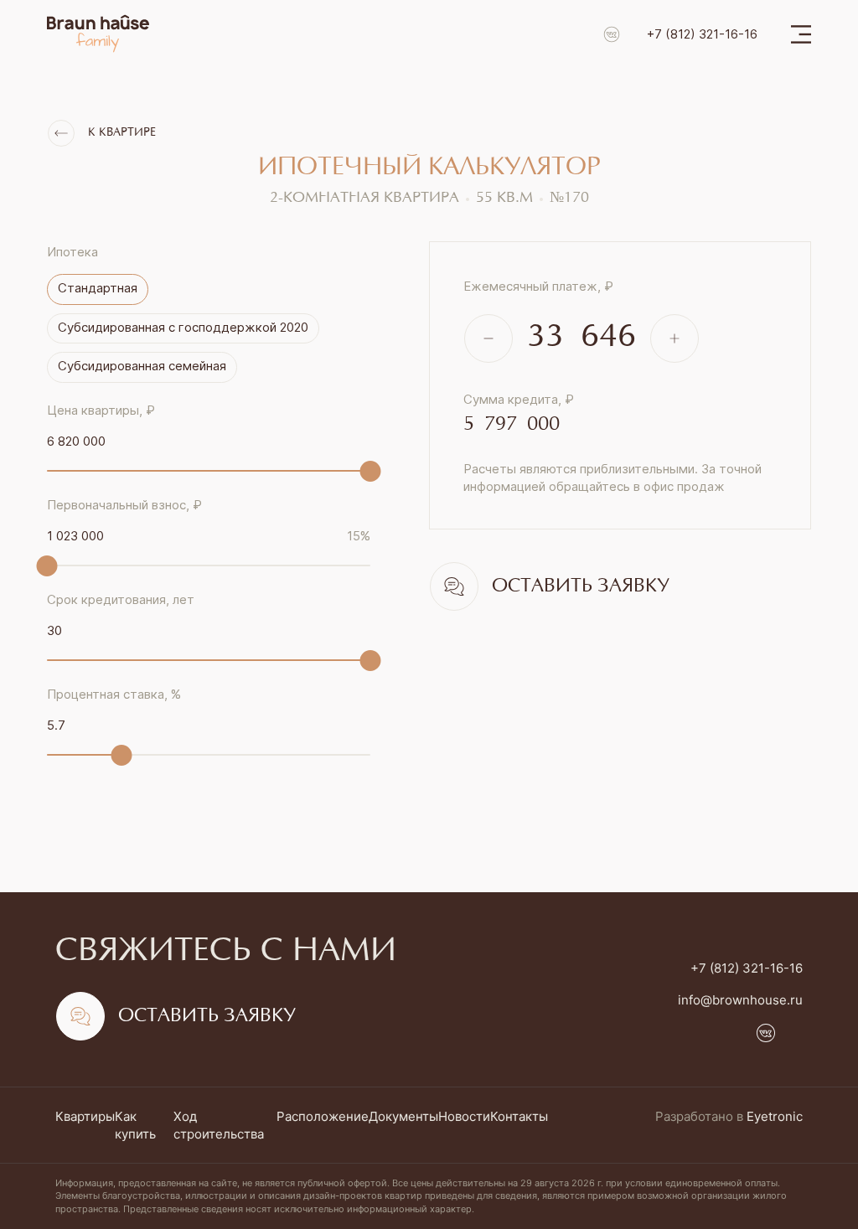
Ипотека (72, 252)
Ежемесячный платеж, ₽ (538, 286)
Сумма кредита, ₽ (518, 399)
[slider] (370, 471)
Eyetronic (775, 1116)
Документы (403, 1116)
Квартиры (85, 1116)
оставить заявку (580, 586)
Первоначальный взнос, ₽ (124, 505)
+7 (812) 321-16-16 (702, 34)
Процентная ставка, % (114, 694)
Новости (464, 1116)
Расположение (323, 1116)
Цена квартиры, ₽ (101, 410)
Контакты (519, 1116)
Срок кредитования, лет (120, 599)
